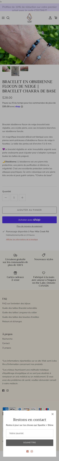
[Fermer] (52, 414)
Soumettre (29, 442)
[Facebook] (27, 451)
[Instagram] (32, 451)
